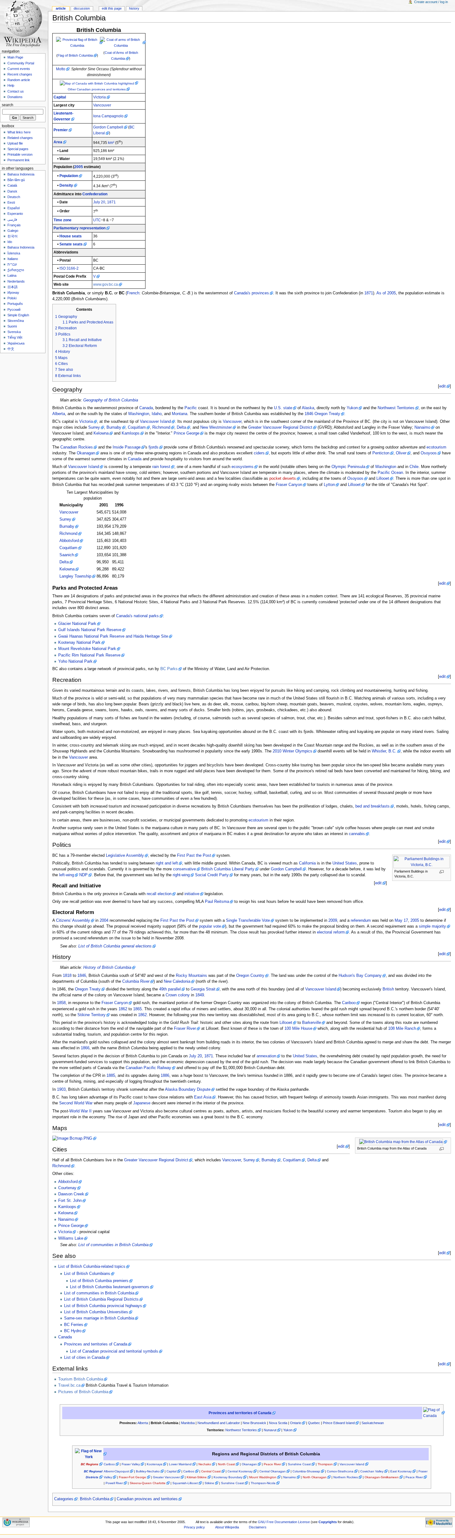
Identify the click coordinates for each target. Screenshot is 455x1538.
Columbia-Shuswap (306, 1471)
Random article (18, 80)
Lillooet (382, 478)
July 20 (99, 202)
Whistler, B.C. (384, 751)
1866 (85, 1048)
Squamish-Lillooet (185, 1483)
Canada (146, 408)
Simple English (18, 315)
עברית (12, 264)
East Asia (202, 1097)
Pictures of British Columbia (83, 1392)
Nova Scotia (278, 1423)
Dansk (12, 191)
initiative (191, 894)
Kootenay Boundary (228, 1477)
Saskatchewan (373, 1423)
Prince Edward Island (339, 1423)
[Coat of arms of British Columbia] (123, 42)
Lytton (329, 485)
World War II (80, 1111)
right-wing (181, 875)
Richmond (161, 427)
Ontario (295, 1423)
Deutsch (13, 197)
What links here (19, 132)
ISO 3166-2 (69, 268)
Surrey (94, 427)
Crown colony (178, 995)
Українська (15, 343)
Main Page (15, 57)
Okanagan (86, 453)
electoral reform (331, 932)
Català (12, 185)
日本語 (12, 287)
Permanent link (18, 160)
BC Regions (89, 1464)
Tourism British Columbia (80, 1379)
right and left (167, 863)
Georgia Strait (203, 989)
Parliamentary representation (80, 228)
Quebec (314, 1423)
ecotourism (436, 447)
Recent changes (19, 74)
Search (7, 105)
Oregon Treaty (327, 414)
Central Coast (211, 1471)
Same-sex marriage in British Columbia (99, 1318)
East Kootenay (401, 1471)
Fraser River (185, 1028)
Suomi (12, 326)
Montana (179, 414)
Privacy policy (194, 1527)
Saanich (66, 555)
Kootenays (154, 1464)
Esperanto (15, 213)
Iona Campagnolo (108, 116)
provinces (260, 293)
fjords (153, 447)
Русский (13, 309)
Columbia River (136, 981)
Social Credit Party (212, 875)
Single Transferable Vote (248, 920)
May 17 (401, 920)
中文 (10, 349)
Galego (12, 230)
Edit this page (112, 8)
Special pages (17, 149)
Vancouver (102, 105)
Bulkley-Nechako (148, 1471)
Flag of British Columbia (75, 55)
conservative (184, 869)
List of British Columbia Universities (96, 1312)
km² (111, 143)
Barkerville (311, 1022)
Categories (63, 1499)
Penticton (380, 453)
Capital (60, 97)
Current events (18, 69)
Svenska (14, 332)
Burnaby (113, 427)
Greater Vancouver (166, 1477)
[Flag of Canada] (434, 1412)
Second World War (76, 1103)
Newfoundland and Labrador (218, 1423)
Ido (9, 242)
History (134, 8)
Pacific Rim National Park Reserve (89, 655)
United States (344, 863)
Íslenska (13, 253)
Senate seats (71, 244)
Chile (414, 467)
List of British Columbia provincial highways (103, 1306)
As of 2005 (386, 293)
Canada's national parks (137, 616)
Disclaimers (257, 1527)
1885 (110, 1075)
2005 (78, 167)
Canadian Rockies (76, 447)
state (287, 408)
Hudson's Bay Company (360, 975)
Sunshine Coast (299, 1464)
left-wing (66, 875)
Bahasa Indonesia (20, 174)
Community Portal (20, 63)
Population (68, 176)
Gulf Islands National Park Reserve (89, 630)
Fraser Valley (131, 1464)
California (307, 863)
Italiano (12, 259)
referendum (361, 920)
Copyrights (327, 1522)
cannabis (357, 834)
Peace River (272, 1464)
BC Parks (169, 669)
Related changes (20, 138)
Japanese (141, 1103)
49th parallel (170, 989)
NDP (83, 875)
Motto (60, 69)
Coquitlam (137, 427)
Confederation (94, 194)
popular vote (210, 926)
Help (10, 85)
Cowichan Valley (372, 1471)
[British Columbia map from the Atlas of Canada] (403, 1142)
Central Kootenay (240, 1471)
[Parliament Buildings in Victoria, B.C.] (423, 862)
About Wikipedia (227, 1527)
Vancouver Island (155, 421)
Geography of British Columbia (110, 400)
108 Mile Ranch (402, 1028)
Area (58, 142)
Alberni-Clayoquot (116, 1471)
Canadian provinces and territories (147, 1499)
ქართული (15, 270)
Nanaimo (422, 427)
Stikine (209, 1483)
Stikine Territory (91, 1015)
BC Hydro (72, 1331)
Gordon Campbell (108, 127)
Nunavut (270, 1430)
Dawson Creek (71, 1194)
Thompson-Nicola (263, 1483)
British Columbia (94, 1499)
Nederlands (16, 281)
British (388, 989)
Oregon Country (250, 975)
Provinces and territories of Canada (95, 1344)
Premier (61, 130)
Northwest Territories (396, 408)
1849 (199, 995)
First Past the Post (194, 855)
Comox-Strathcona (340, 1471)
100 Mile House (298, 1028)
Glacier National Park (77, 624)
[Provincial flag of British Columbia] (79, 42)
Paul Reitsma (217, 901)
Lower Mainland (180, 1464)
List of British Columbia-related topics (91, 1266)
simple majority (432, 926)
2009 (332, 920)
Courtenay (67, 1188)
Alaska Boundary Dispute (187, 1089)
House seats (70, 236)
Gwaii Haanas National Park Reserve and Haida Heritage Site (113, 636)
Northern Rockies (345, 1477)
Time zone (63, 220)
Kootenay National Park (79, 642)
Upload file (15, 143)
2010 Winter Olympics (292, 751)
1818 (67, 975)
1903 (61, 1089)
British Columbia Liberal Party (227, 869)
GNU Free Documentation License (284, 1522)
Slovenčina (15, 321)
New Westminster (216, 427)
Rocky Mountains (191, 975)
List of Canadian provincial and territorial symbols (114, 1351)
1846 (309, 414)
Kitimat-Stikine (197, 1477)
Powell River (114, 1483)
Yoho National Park (75, 661)
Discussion (82, 8)
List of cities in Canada (84, 1357)
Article (61, 8)
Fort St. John (70, 1200)
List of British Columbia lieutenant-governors (109, 1287)
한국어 (12, 236)
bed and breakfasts (372, 806)
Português (15, 303)
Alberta (58, 414)
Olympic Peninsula (348, 467)
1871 (111, 202)
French (133, 293)
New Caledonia (177, 981)
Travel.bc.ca (69, 1385)
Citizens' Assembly (73, 920)
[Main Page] (24, 24)
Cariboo (349, 1003)
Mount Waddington (262, 1477)
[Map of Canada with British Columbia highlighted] (99, 83)
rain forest (161, 467)
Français (14, 225)
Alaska (308, 408)
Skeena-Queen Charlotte (148, 1483)
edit (442, 386)
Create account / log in (431, 2)
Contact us (15, 91)
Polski (11, 298)
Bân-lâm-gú (16, 180)
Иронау (13, 292)
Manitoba (188, 1423)
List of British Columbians (87, 1274)
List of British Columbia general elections (115, 946)
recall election (159, 894)
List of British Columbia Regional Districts (101, 1299)
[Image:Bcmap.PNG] (74, 1138)
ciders (259, 453)
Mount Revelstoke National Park (87, 649)
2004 (104, 920)
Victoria (99, 97)
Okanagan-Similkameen (382, 1477)
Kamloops (131, 433)
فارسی (12, 219)
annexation (266, 1056)
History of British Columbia (107, 967)
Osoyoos (429, 453)
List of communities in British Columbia (113, 1245)
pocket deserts (282, 478)
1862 (123, 1009)
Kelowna (101, 433)
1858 (61, 1003)
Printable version (19, 154)
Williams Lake (70, 1238)
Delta (181, 427)
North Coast (226, 1464)
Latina (11, 275)
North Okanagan (315, 1477)
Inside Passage (127, 447)
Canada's (242, 293)
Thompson (325, 1464)
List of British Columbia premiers (99, 1281)
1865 (137, 1009)
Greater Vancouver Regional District (280, 427)
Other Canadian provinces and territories (97, 89)
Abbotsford (69, 541)
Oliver (401, 453)
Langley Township (75, 576)
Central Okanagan (272, 1471)
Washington (138, 414)
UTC (97, 220)
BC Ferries (73, 1325)
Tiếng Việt (14, 337)
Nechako (204, 1464)
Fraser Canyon (289, 485)
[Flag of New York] (90, 1454)
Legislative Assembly (125, 855)
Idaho (157, 414)
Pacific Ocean (390, 472)
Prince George (186, 433)
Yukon (352, 408)
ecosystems (243, 467)
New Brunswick (254, 1423)
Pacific (190, 408)
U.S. (278, 408)
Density (66, 185)
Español (13, 208)
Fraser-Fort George (132, 1477)
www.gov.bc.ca (105, 284)
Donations (15, 97)
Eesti (11, 202)
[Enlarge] (443, 871)
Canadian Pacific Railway (148, 1068)
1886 (165, 1075)
